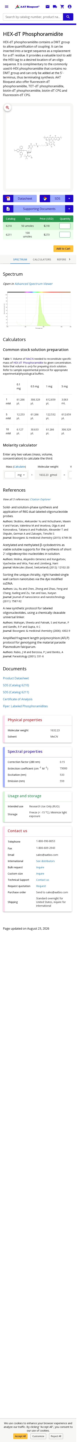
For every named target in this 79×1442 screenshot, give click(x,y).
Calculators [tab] (42, 259)
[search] (68, 17)
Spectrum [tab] (20, 259)
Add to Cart (63, 248)
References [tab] (65, 259)
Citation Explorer (40, 499)
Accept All (20, 1436)
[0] (62, 6)
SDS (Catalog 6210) (16, 685)
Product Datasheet (16, 678)
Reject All (56, 1436)
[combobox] (32, 16)
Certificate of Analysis (18, 699)
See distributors (45, 861)
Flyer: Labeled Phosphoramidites (25, 706)
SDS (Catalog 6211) (16, 692)
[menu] (6, 6)
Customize (38, 1436)
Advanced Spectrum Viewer (34, 284)
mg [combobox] (19, 475)
